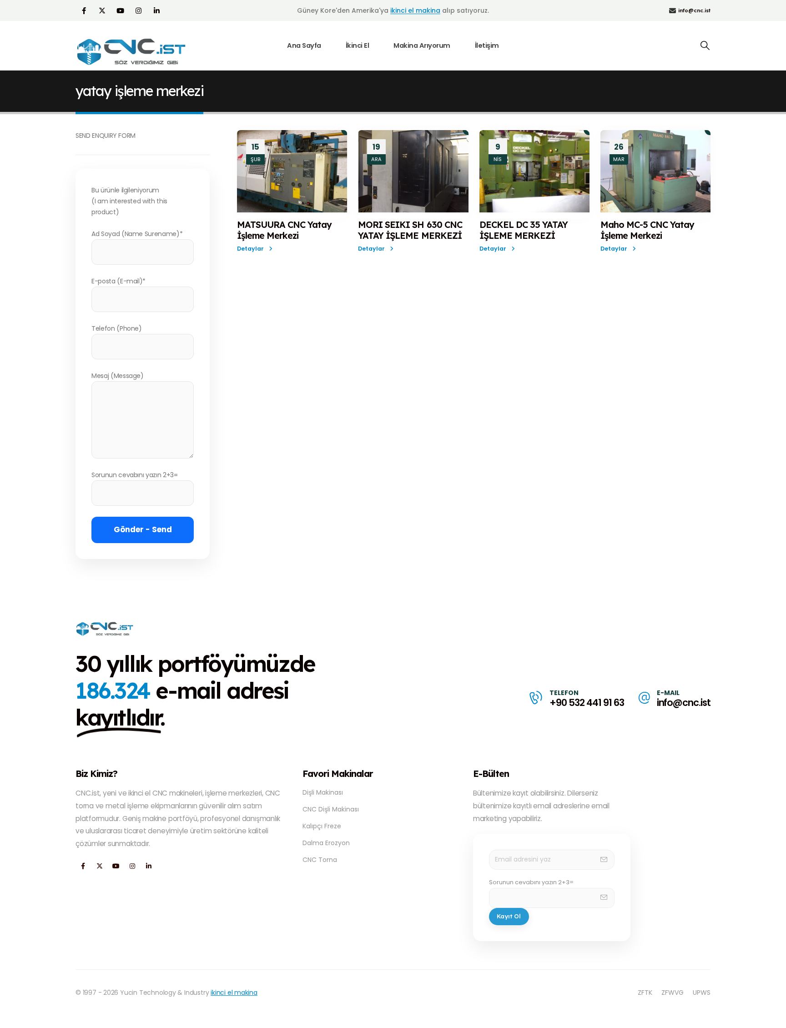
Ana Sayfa (304, 45)
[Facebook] (83, 10)
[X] (102, 10)
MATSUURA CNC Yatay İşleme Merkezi (284, 230)
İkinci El (357, 45)
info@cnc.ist (683, 702)
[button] (705, 45)
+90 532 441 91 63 (586, 702)
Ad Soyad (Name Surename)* (136, 233)
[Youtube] (120, 10)
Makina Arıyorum (421, 45)
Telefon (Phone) (116, 328)
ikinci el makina (415, 10)
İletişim (487, 45)
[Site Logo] (132, 52)
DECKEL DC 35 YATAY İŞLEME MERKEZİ (523, 230)
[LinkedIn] (156, 10)
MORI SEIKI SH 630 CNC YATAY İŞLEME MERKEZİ (410, 230)
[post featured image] (292, 171)
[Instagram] (138, 10)
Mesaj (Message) (117, 375)
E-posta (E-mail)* (118, 281)
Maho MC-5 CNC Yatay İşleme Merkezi (647, 230)
